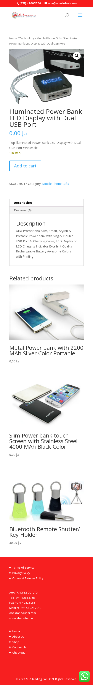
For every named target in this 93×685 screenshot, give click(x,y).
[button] (77, 56)
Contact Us (19, 647)
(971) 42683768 (30, 3)
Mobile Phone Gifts (49, 38)
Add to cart (25, 166)
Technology (26, 38)
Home (13, 38)
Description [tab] (23, 203)
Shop (15, 642)
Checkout (18, 652)
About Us (18, 637)
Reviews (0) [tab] (23, 210)
